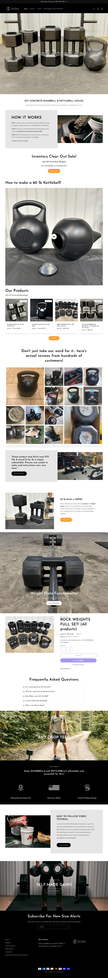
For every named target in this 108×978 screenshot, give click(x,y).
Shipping (62, 636)
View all (54, 338)
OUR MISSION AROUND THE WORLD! (16, 955)
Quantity (62, 645)
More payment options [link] (78, 664)
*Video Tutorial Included (19, 140)
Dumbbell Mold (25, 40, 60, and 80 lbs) (15, 325)
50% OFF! (66, 519)
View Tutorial (63, 845)
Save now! (53, 171)
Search (7, 939)
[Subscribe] (68, 927)
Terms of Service (10, 946)
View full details (65, 668)
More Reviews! (19, 473)
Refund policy (9, 949)
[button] (94, 9)
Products (8, 942)
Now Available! (54, 603)
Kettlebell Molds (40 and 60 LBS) (41, 325)
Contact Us (8, 952)
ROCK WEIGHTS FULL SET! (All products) (65, 325)
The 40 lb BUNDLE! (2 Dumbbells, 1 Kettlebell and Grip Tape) (90, 326)
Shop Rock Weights (54, 891)
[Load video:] (54, 236)
